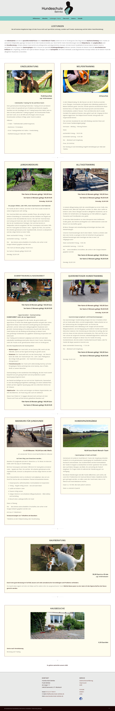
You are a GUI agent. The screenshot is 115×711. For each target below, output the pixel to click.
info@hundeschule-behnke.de (55, 694)
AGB (66, 665)
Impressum (83, 683)
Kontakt (81, 689)
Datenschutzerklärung (86, 680)
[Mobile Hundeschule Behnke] (57, 8)
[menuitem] (36, 18)
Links (80, 694)
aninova (40, 708)
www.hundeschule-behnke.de (54, 696)
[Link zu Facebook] (109, 708)
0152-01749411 (51, 692)
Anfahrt (81, 692)
